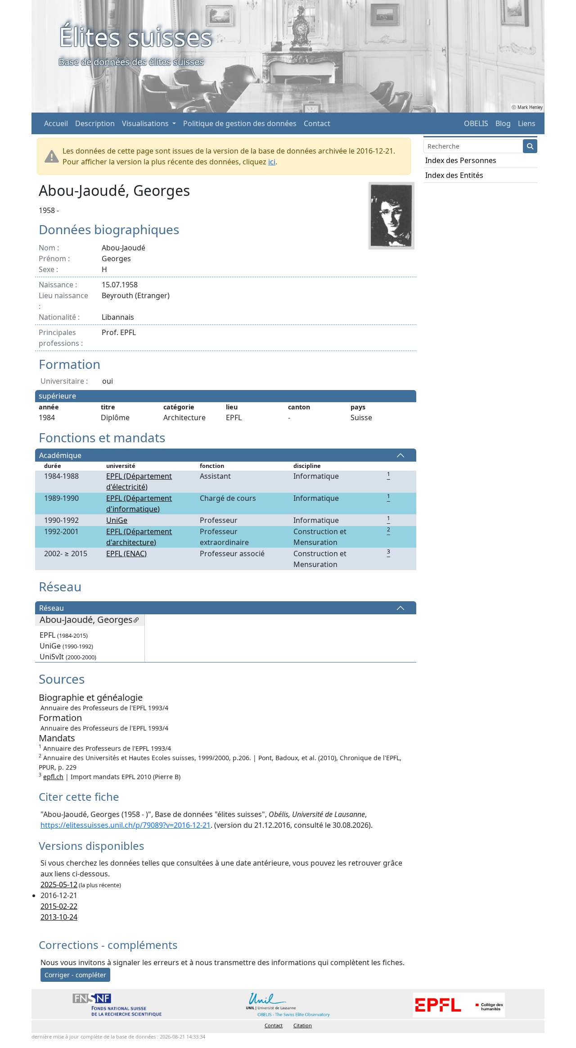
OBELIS (476, 123)
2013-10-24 (58, 917)
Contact (317, 123)
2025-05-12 (58, 884)
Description (95, 123)
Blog (503, 123)
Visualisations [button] (146, 123)
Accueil (56, 123)
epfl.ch (53, 776)
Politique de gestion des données (240, 123)
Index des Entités (454, 175)
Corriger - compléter (75, 975)
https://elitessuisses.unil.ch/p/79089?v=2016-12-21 (125, 825)
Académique (60, 455)
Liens (527, 123)
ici (271, 162)
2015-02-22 (58, 906)
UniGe (116, 520)
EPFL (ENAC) (126, 553)
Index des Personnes (460, 160)
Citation (302, 1025)
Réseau (51, 607)
